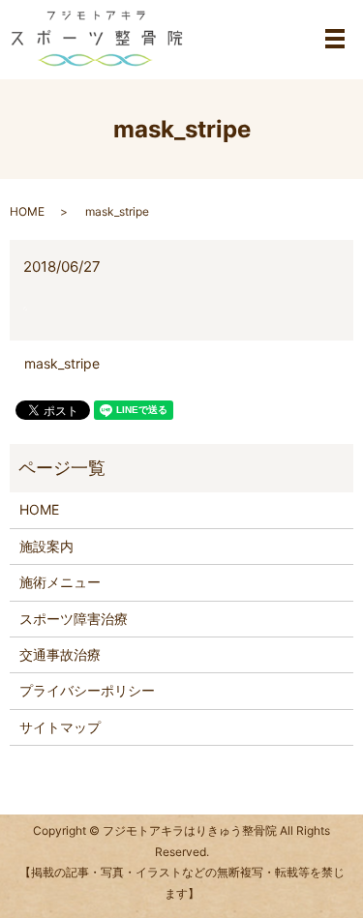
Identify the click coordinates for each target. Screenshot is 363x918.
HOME (27, 211)
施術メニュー (60, 582)
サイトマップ (60, 727)
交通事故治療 (60, 654)
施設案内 (46, 546)
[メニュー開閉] (335, 38)
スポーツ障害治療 (73, 618)
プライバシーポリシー (87, 690)
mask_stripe (62, 363)
